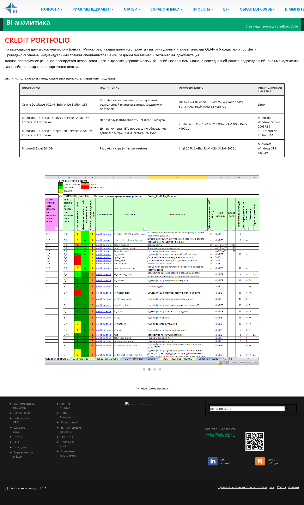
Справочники (165, 9)
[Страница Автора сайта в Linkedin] (213, 462)
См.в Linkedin (226, 461)
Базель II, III (21, 413)
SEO (16, 442)
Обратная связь (256, 9)
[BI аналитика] (15, 8)
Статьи (131, 9)
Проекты (201, 9)
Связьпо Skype (273, 461)
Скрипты (66, 437)
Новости (50, 9)
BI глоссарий (69, 422)
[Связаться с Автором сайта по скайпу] (260, 462)
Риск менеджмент (91, 9)
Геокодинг (20, 447)
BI (225, 9)
